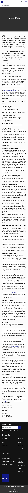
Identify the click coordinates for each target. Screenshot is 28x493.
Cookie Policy (13, 293)
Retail (3, 442)
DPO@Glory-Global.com (8, 401)
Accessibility (4, 489)
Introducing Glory (21, 448)
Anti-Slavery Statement (6, 458)
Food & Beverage (5, 448)
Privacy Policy (12, 491)
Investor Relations (22, 450)
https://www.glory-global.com (10, 90)
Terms (18, 491)
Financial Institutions (6, 445)
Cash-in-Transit (21, 471)
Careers (19, 442)
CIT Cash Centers (5, 453)
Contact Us (20, 445)
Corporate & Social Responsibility (8, 461)
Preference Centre (21, 489)
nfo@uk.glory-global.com (14, 346)
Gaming (3, 450)
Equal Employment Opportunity (8, 464)
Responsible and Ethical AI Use (8, 467)
